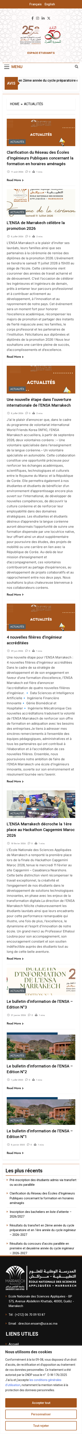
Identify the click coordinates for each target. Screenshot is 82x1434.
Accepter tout (41, 1403)
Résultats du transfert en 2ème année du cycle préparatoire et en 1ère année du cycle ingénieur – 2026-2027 (43, 1230)
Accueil (14, 1344)
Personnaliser (41, 1414)
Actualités (17, 142)
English (50, 4)
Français (35, 4)
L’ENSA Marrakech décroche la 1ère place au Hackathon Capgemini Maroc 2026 (41, 830)
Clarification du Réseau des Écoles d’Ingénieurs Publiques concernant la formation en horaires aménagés (40, 158)
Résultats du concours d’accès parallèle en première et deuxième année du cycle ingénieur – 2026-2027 (42, 1248)
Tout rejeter (41, 1425)
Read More (14, 180)
